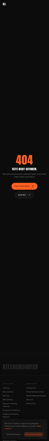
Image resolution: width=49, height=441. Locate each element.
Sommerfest (31, 388)
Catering (6, 388)
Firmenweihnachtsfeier (35, 392)
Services (6, 396)
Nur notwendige (14, 434)
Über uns (29, 400)
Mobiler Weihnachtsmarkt (36, 396)
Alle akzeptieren (34, 434)
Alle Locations (8, 392)
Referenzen (30, 403)
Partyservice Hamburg (11, 410)
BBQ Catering (8, 400)
